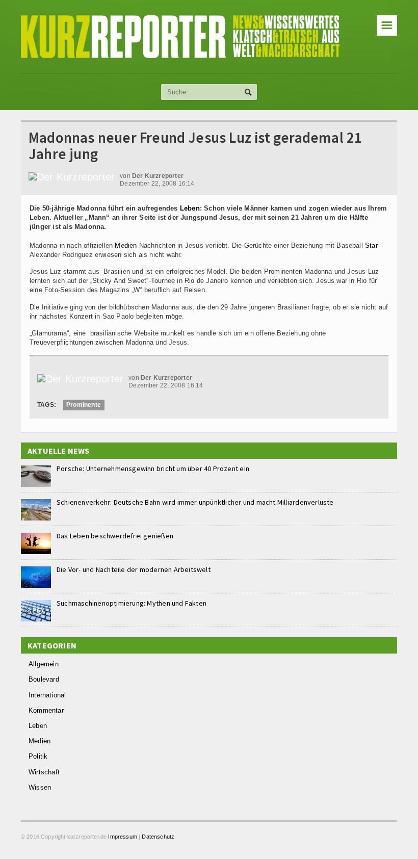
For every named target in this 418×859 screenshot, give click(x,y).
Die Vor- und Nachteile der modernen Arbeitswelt (134, 569)
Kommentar (46, 710)
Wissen (40, 787)
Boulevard (44, 679)
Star (371, 245)
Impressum (122, 837)
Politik (38, 756)
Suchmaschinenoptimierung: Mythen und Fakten (131, 603)
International (47, 695)
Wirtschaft (44, 772)
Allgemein (44, 664)
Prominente (83, 404)
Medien (126, 245)
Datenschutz (158, 837)
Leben (190, 208)
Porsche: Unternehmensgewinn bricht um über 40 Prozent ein (153, 468)
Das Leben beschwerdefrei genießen (115, 535)
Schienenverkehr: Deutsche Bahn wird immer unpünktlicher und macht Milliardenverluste (195, 502)
